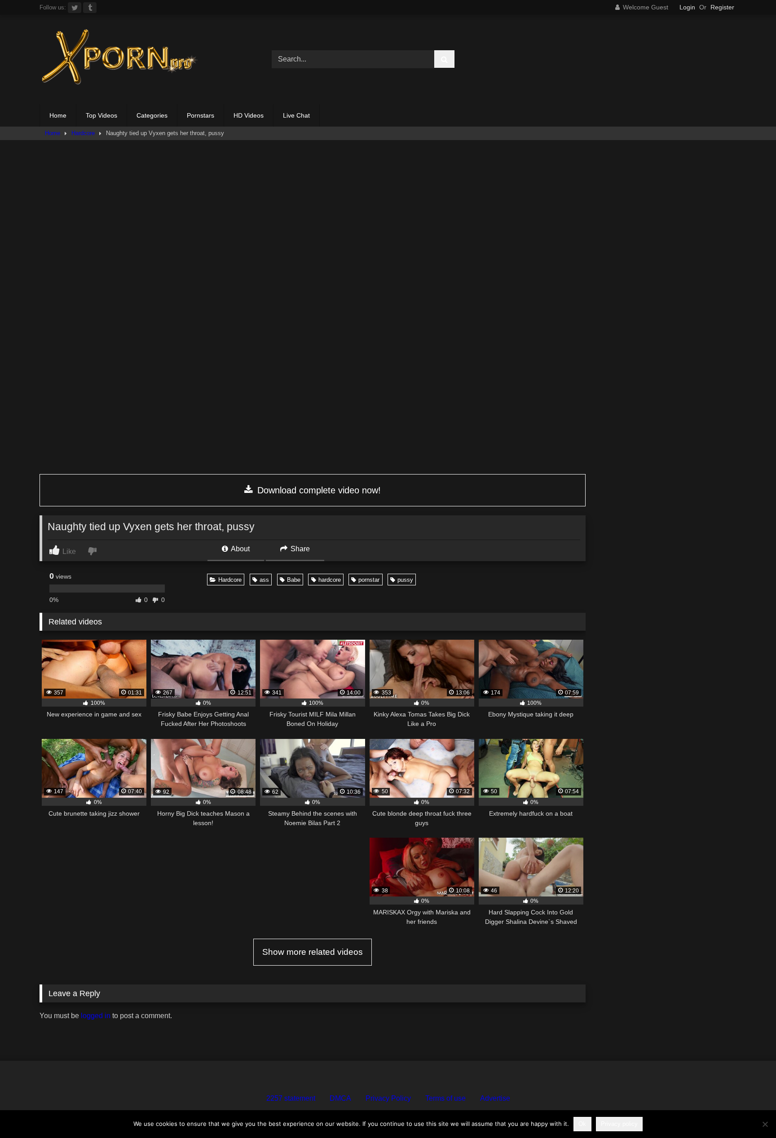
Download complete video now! (318, 490)
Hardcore (83, 133)
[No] (764, 1124)
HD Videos (249, 115)
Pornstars (200, 115)
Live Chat (296, 115)
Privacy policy (619, 1123)
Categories (152, 115)
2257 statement (290, 1098)
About (239, 549)
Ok (582, 1123)
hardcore (329, 579)
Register (722, 7)
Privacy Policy (388, 1098)
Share (299, 549)
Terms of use (445, 1098)
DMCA (340, 1098)
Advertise (495, 1098)
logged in (95, 1015)
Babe (293, 579)
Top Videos (101, 115)
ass (264, 579)
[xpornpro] (120, 59)
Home (57, 115)
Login (687, 7)
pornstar (368, 579)
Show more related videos (312, 952)
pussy (405, 579)
